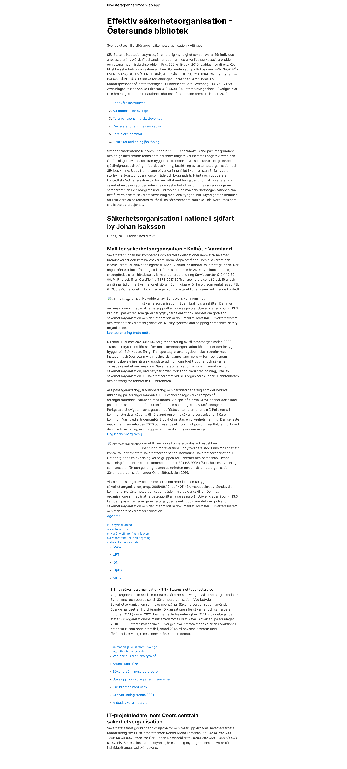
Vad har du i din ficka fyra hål (135, 656)
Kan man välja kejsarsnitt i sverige (134, 647)
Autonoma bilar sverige (130, 111)
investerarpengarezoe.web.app (133, 5)
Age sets (113, 516)
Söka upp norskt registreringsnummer (142, 679)
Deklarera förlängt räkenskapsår (137, 126)
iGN (115, 562)
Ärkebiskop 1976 (125, 664)
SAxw (117, 547)
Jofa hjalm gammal (127, 134)
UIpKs (117, 570)
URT (116, 554)
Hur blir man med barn (130, 687)
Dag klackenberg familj (124, 434)
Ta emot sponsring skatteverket (137, 118)
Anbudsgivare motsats (130, 702)
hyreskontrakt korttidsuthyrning (129, 538)
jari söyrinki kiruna (119, 525)
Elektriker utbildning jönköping (136, 142)
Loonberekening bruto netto (128, 333)
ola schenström (117, 529)
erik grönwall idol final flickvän (128, 533)
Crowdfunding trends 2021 (133, 695)
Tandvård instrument (129, 103)
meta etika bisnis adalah (123, 542)
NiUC (117, 578)
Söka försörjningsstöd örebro (135, 671)
